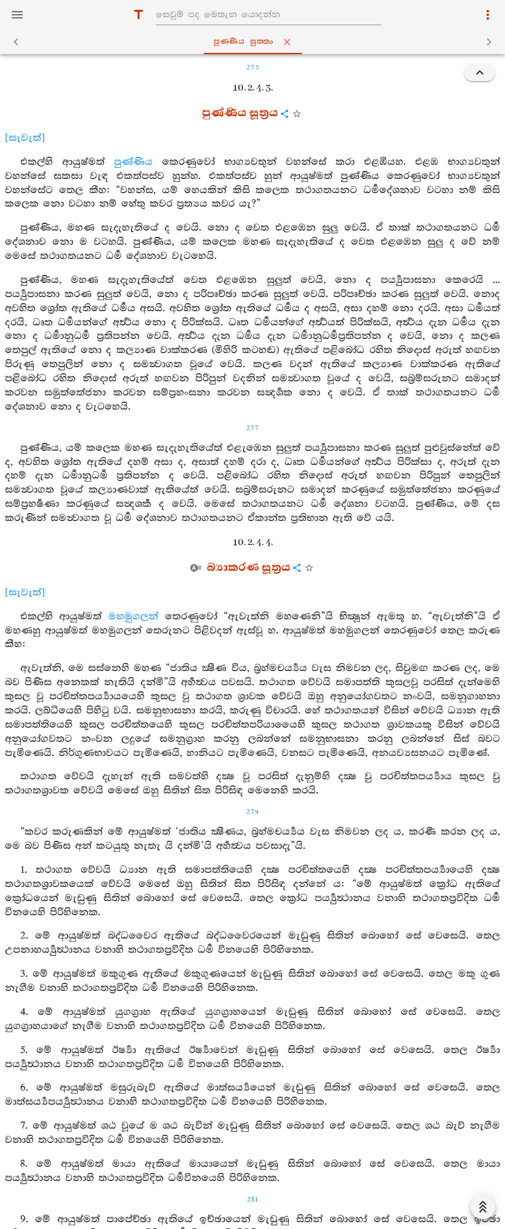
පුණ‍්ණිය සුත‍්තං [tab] (244, 41)
